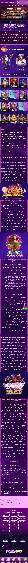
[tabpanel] (14, 472)
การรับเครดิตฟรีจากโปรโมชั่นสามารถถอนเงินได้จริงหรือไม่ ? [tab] (14, 492)
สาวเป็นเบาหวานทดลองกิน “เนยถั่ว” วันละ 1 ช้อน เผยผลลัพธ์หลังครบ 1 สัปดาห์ (14, 522)
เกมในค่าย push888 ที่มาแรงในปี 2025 (12, 134)
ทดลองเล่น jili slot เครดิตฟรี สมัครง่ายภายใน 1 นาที (16, 151)
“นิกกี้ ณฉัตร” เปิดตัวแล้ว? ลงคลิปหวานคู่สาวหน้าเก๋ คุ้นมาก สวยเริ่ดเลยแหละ (14, 515)
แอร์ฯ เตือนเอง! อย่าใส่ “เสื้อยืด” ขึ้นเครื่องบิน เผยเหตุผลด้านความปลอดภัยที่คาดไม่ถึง (22, 522)
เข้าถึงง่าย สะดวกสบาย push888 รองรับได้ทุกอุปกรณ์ (15, 145)
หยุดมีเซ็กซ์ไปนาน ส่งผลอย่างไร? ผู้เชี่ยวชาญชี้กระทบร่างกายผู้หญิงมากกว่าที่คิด (6, 522)
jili (11, 339)
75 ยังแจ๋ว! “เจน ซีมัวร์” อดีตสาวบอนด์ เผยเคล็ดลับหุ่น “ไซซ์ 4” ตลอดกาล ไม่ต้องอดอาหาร (14, 518)
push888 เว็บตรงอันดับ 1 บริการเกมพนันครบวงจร (14, 136)
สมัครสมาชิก (23, 2)
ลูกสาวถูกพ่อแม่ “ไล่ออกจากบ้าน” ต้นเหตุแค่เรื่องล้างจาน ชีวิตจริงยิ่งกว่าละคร (6, 518)
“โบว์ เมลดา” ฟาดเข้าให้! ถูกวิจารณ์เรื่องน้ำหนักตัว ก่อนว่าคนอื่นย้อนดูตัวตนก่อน (6, 525)
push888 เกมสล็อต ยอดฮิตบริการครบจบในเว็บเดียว (13, 132)
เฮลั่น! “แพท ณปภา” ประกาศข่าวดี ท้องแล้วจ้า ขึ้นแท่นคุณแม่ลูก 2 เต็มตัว (14, 525)
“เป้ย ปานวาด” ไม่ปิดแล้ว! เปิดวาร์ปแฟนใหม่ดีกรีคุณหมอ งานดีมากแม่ (22, 528)
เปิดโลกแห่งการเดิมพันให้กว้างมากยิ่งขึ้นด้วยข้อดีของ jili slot (15, 142)
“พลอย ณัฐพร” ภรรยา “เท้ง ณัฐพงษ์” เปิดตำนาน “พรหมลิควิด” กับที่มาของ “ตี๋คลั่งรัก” (6, 528)
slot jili (19, 163)
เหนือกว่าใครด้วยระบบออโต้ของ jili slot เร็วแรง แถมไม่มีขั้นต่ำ (15, 139)
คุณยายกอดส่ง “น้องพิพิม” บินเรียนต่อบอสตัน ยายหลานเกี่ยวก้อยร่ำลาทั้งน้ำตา (14, 528)
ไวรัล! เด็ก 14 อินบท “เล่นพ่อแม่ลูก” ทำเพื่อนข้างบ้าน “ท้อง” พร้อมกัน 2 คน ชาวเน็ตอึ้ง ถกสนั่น (6, 531)
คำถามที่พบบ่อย (8, 153)
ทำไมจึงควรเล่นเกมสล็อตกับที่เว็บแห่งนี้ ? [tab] (12, 479)
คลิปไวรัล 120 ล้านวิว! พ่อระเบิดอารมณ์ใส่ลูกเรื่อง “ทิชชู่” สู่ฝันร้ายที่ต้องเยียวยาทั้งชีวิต (22, 515)
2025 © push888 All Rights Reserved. (14, 555)
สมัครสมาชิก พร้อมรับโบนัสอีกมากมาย (14, 512)
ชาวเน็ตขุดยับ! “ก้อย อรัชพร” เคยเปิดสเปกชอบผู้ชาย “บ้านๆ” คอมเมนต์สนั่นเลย (22, 525)
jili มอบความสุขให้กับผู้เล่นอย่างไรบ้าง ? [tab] (12, 488)
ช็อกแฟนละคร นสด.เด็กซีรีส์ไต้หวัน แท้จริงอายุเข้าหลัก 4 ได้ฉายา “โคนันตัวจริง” (6, 515)
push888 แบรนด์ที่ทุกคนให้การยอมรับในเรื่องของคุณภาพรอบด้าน (14, 148)
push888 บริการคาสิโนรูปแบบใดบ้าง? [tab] (11, 465)
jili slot (2, 159)
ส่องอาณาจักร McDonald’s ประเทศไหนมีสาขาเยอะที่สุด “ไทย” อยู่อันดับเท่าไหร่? (22, 518)
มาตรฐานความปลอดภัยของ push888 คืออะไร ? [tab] (12, 483)
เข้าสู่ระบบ (13, 2)
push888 (14, 510)
